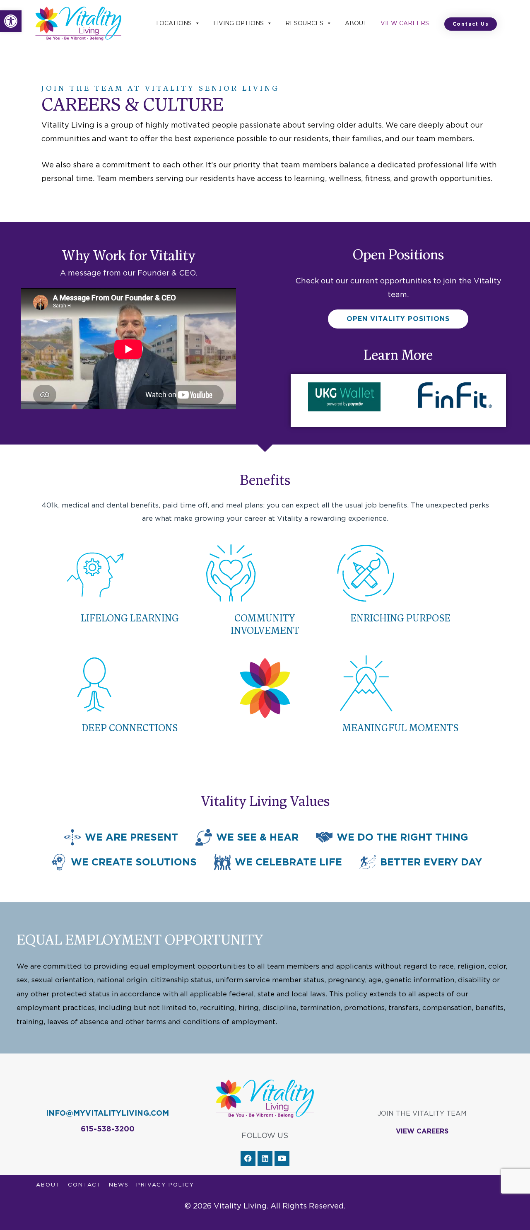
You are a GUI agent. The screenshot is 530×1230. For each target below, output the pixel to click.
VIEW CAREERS (422, 1131)
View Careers (405, 23)
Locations (174, 23)
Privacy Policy (165, 1185)
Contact (84, 1185)
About (356, 23)
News (119, 1185)
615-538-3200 (108, 1128)
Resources (304, 23)
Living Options (238, 23)
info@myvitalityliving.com (107, 1113)
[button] (11, 21)
